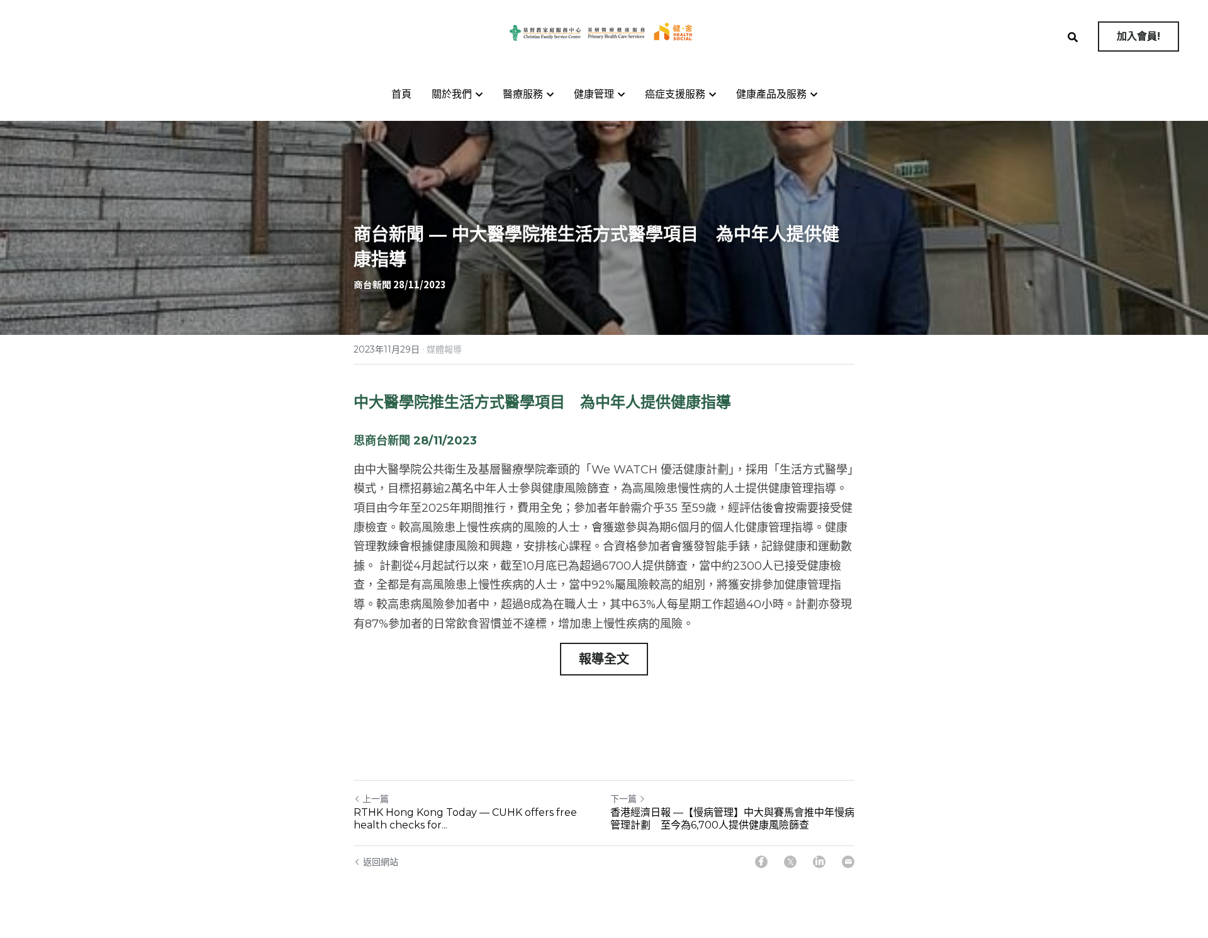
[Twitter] (790, 862)
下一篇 (623, 799)
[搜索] (1073, 37)
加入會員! (1138, 36)
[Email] (848, 862)
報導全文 (604, 659)
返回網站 (380, 861)
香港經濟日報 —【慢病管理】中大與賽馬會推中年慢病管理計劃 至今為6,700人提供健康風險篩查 (732, 818)
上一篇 (375, 799)
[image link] (604, 31)
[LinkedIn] (819, 862)
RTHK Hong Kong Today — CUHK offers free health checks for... (465, 818)
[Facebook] (761, 862)
